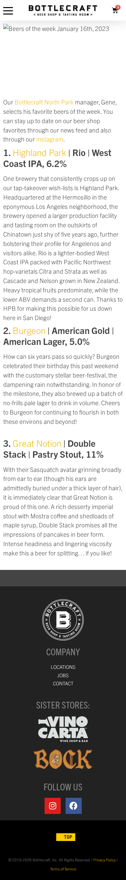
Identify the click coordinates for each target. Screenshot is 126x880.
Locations (63, 667)
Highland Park (39, 152)
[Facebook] (74, 806)
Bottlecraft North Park (44, 102)
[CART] (115, 10)
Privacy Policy (104, 859)
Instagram (49, 139)
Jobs (63, 675)
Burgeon (29, 330)
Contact (63, 683)
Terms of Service (63, 868)
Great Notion (37, 443)
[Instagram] (53, 806)
